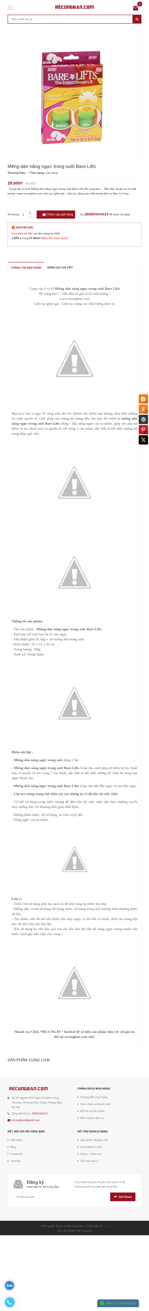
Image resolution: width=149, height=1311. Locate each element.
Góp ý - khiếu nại (90, 1153)
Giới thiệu (16, 1139)
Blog (13, 1146)
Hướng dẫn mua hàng (93, 1097)
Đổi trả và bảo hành (92, 1111)
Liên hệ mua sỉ (89, 1160)
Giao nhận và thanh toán (95, 1104)
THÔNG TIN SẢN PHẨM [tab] (26, 267)
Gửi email (125, 1196)
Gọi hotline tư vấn (91, 1146)
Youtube (15, 1160)
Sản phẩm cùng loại (29, 1060)
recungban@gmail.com (25, 1120)
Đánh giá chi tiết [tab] (60, 267)
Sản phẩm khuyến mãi (94, 1139)
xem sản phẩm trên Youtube (74, 1230)
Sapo (106, 1226)
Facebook (16, 1153)
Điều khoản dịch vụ (92, 1117)
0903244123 (40, 1113)
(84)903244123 (96, 214)
